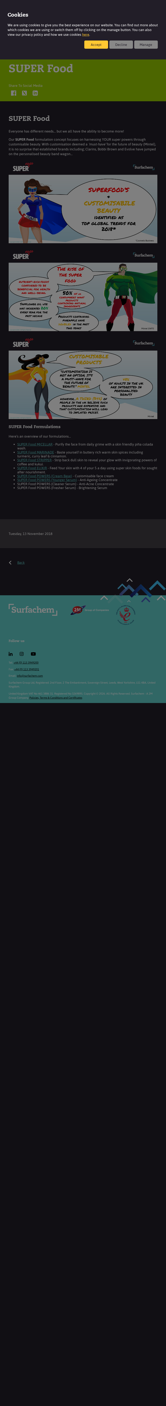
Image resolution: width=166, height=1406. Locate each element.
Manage (146, 45)
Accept (96, 45)
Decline (121, 45)
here (85, 34)
